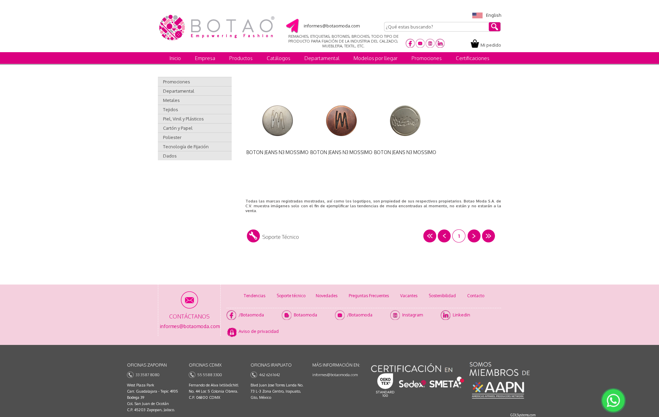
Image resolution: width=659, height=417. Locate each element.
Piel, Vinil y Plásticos (183, 118)
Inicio (175, 58)
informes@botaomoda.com (335, 374)
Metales (171, 100)
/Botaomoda (251, 314)
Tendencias (254, 295)
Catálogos (278, 58)
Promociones (427, 58)
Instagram (412, 314)
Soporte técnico (291, 295)
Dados (170, 156)
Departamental (321, 58)
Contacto (475, 295)
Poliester (172, 137)
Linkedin (461, 314)
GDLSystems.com (522, 415)
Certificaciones (472, 58)
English (493, 15)
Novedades (326, 295)
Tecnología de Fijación (186, 146)
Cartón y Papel (178, 128)
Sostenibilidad (442, 295)
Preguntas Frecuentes (369, 295)
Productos (241, 58)
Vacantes (408, 295)
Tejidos (170, 109)
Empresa (205, 58)
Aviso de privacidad (259, 331)
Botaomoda (305, 314)
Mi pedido (491, 45)
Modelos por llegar (375, 58)
